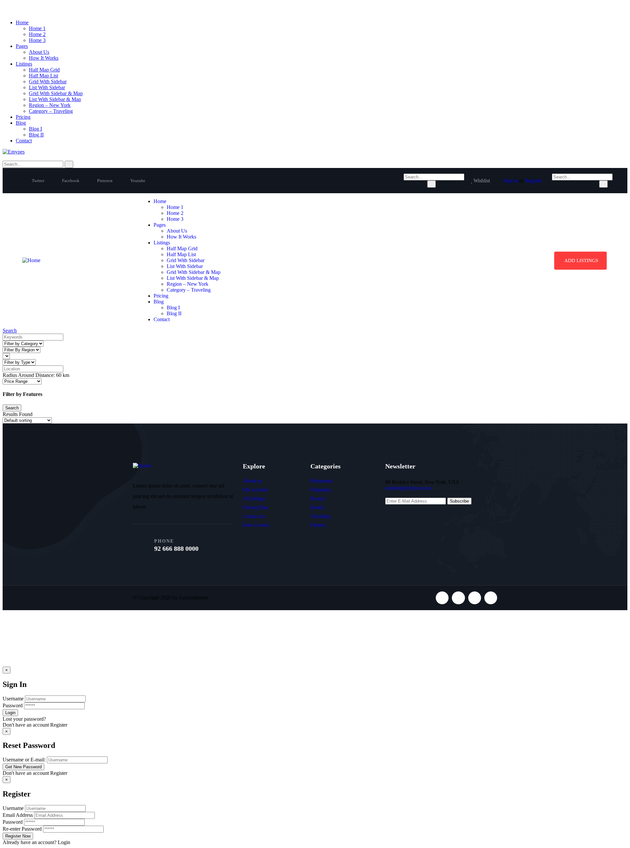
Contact (24, 140)
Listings (24, 64)
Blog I (35, 129)
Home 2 (37, 34)
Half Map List (43, 75)
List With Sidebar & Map (55, 99)
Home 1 (37, 28)
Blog (21, 123)
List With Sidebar (47, 87)
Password (13, 705)
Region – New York (50, 105)
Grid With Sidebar (48, 81)
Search (10, 330)
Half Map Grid (44, 69)
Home (22, 22)
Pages (22, 46)
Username (13, 698)
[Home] (31, 260)
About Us (39, 52)
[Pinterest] (474, 597)
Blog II (36, 134)
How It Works (43, 58)
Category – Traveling (51, 111)
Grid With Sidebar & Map (56, 93)
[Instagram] (490, 597)
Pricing (23, 117)
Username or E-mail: (24, 759)
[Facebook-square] (458, 597)
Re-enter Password (22, 829)
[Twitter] (442, 597)
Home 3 (37, 40)
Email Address (18, 815)
